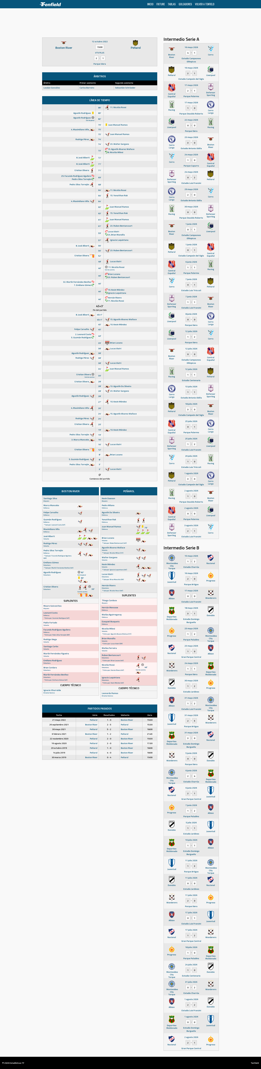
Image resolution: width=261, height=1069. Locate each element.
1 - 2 (109, 733)
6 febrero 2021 (59, 733)
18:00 (149, 729)
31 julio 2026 (191, 981)
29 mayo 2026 (191, 189)
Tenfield (255, 1062)
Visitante (125, 715)
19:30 (149, 719)
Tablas (172, 4)
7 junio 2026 (191, 279)
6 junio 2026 (191, 261)
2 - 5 (109, 724)
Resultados (109, 715)
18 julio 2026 (191, 403)
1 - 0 (109, 719)
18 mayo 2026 (191, 607)
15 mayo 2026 (191, 555)
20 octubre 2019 (59, 747)
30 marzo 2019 (59, 757)
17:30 (149, 743)
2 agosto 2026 (191, 490)
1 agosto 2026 (191, 473)
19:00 (149, 757)
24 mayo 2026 (191, 154)
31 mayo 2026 (191, 697)
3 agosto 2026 (191, 525)
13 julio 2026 (191, 386)
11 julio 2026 (191, 860)
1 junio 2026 (191, 223)
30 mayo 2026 (191, 206)
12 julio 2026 (191, 331)
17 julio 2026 (191, 912)
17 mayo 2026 (191, 85)
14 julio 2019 (59, 752)
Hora (149, 715)
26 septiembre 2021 (59, 724)
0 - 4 (109, 757)
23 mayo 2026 (191, 137)
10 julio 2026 (191, 839)
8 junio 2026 (191, 313)
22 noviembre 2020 (59, 738)
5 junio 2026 (191, 753)
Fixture (160, 4)
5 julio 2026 (191, 822)
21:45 (149, 733)
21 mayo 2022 (59, 719)
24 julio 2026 (191, 964)
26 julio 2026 (191, 455)
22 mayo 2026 (191, 119)
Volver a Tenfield (204, 4)
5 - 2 (109, 729)
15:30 (149, 724)
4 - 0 (109, 752)
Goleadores (185, 4)
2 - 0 (109, 738)
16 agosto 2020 (59, 743)
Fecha (59, 715)
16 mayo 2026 (191, 47)
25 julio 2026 (191, 421)
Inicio (150, 4)
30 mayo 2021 (59, 729)
